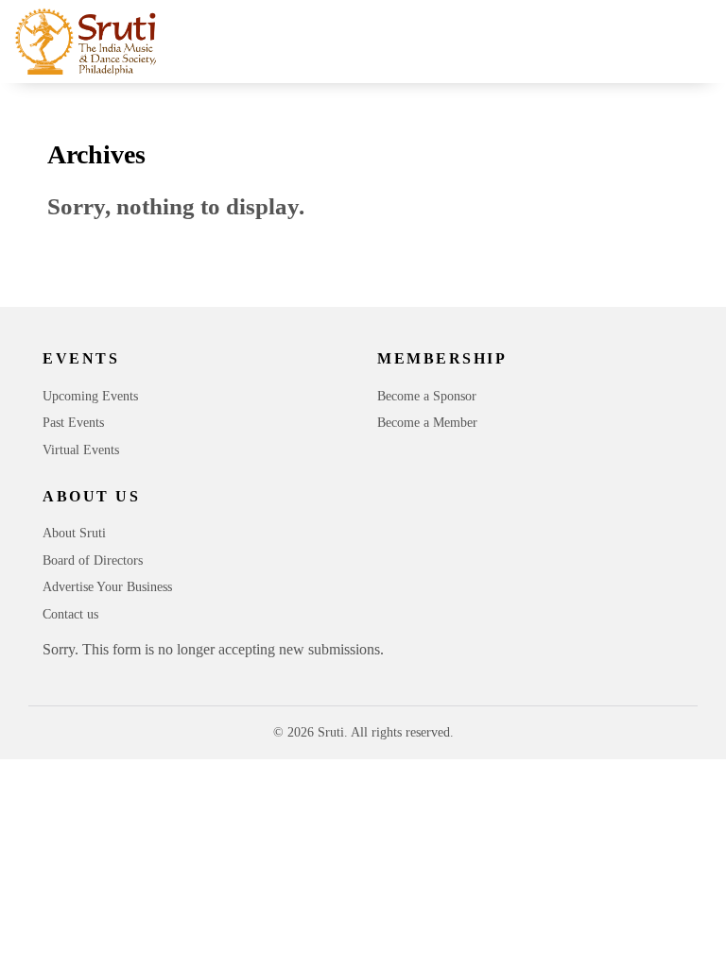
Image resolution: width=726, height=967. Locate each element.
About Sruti (74, 533)
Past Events (73, 423)
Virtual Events (81, 450)
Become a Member (427, 423)
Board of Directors (93, 560)
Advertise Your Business (107, 587)
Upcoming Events (90, 396)
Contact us (70, 614)
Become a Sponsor (426, 396)
